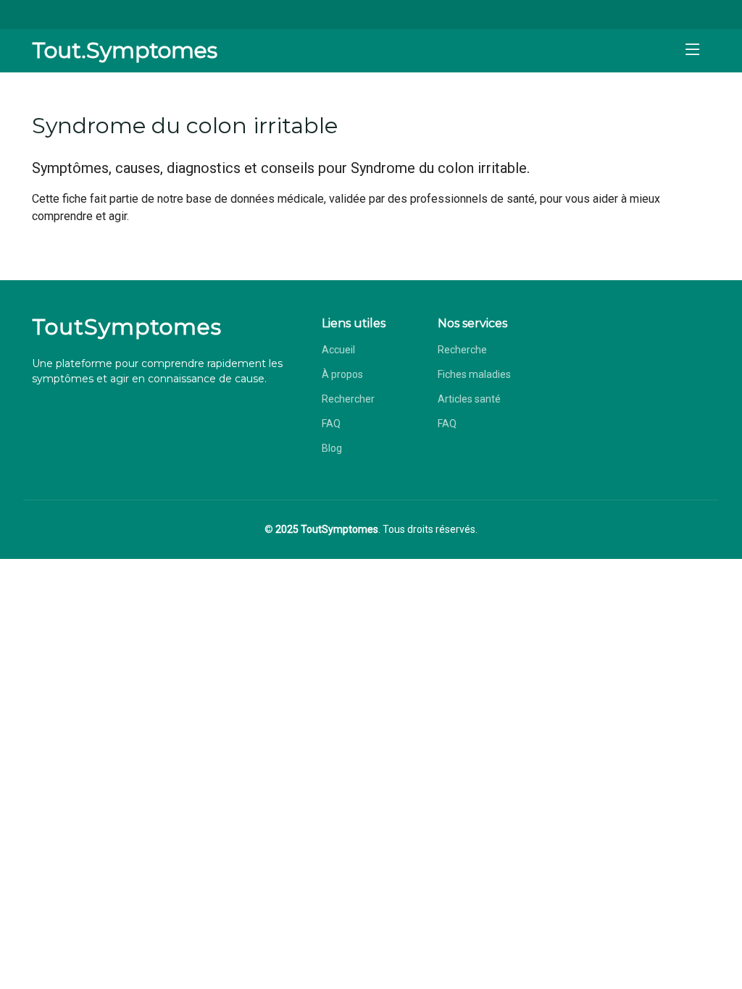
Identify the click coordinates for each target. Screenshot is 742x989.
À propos (342, 374)
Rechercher (348, 399)
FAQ (331, 423)
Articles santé (469, 399)
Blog (332, 448)
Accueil (338, 350)
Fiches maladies (474, 374)
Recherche (462, 350)
